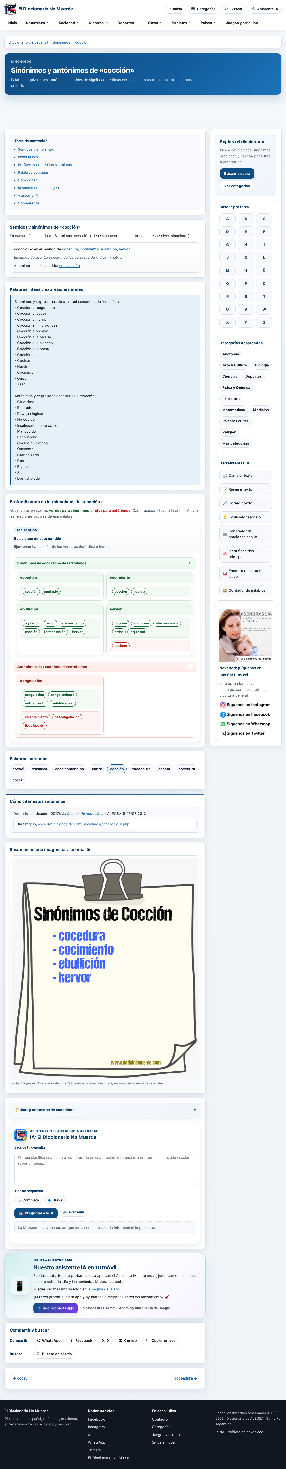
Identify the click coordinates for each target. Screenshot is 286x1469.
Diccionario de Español (28, 42)
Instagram (96, 1427)
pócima (139, 591)
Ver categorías (237, 186)
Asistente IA (28, 195)
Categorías (161, 1427)
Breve (57, 1200)
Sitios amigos (163, 1442)
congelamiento (62, 695)
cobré (97, 769)
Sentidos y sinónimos (36, 149)
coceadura (141, 769)
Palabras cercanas (33, 172)
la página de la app (104, 1289)
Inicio (12, 23)
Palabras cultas (235, 421)
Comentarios (29, 203)
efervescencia (72, 623)
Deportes (253, 376)
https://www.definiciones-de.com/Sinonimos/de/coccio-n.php (77, 824)
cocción (81, 42)
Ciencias (229, 376)
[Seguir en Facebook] (245, 714)
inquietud (137, 632)
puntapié (51, 591)
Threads (95, 1450)
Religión (229, 432)
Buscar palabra (237, 173)
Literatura (231, 398)
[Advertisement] (143, 110)
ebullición (109, 249)
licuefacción (34, 725)
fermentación (54, 632)
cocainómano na (69, 769)
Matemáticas (233, 410)
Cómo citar (27, 180)
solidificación (62, 703)
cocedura (70, 249)
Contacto (160, 1419)
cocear (164, 769)
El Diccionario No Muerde (109, 1457)
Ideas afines (28, 157)
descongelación (67, 717)
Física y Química (236, 387)
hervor (124, 249)
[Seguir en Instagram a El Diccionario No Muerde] (245, 635)
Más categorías (235, 443)
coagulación (34, 695)
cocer (18, 780)
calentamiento (36, 717)
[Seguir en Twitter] (245, 733)
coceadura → (185, 1378)
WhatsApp (96, 1442)
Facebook (96, 1419)
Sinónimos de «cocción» (82, 813)
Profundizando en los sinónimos (45, 164)
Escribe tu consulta (29, 1147)
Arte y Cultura (234, 365)
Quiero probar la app (56, 1308)
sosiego (121, 645)
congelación (69, 265)
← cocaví (20, 1378)
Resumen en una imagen (38, 187)
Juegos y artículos (242, 23)
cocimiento (89, 249)
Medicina (261, 410)
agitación (32, 623)
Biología (262, 365)
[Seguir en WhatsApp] (245, 724)
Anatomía (230, 354)
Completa (30, 1200)
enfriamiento (35, 703)
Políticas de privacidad (245, 1432)
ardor (50, 623)
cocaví (18, 769)
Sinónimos (61, 42)
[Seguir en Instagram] (245, 705)
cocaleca (39, 769)
